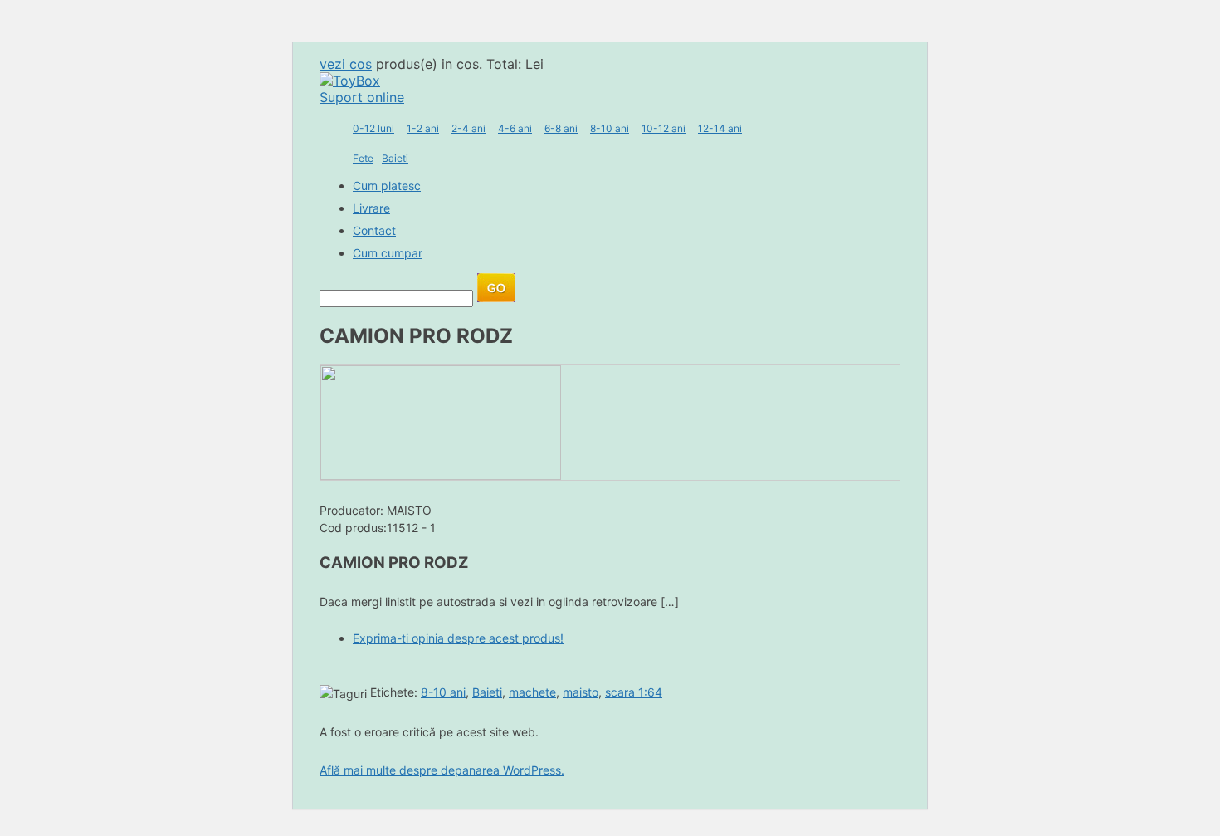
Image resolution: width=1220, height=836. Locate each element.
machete (532, 692)
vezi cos (346, 64)
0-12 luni (373, 128)
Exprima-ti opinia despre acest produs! (458, 638)
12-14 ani (720, 128)
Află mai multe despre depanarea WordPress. (442, 770)
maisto (580, 692)
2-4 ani (468, 128)
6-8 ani (561, 128)
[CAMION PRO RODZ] (440, 475)
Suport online (362, 97)
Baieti (395, 158)
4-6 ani (515, 128)
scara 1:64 (633, 692)
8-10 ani (609, 128)
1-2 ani (423, 128)
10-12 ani (664, 128)
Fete (363, 158)
